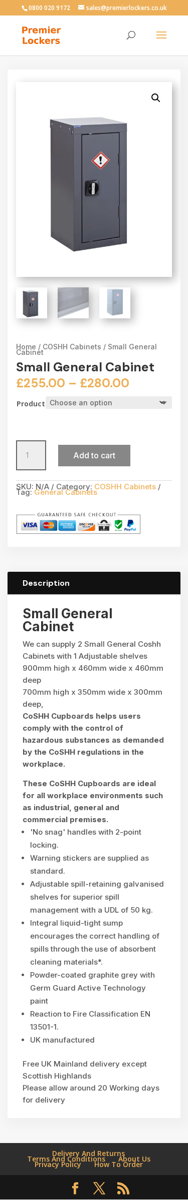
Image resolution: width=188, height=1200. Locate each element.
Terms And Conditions (66, 1159)
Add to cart (94, 455)
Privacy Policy (58, 1164)
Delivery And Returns (88, 1153)
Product (31, 403)
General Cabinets (65, 492)
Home (26, 346)
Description (46, 583)
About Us (134, 1159)
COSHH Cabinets (72, 346)
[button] (156, 98)
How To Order (118, 1164)
